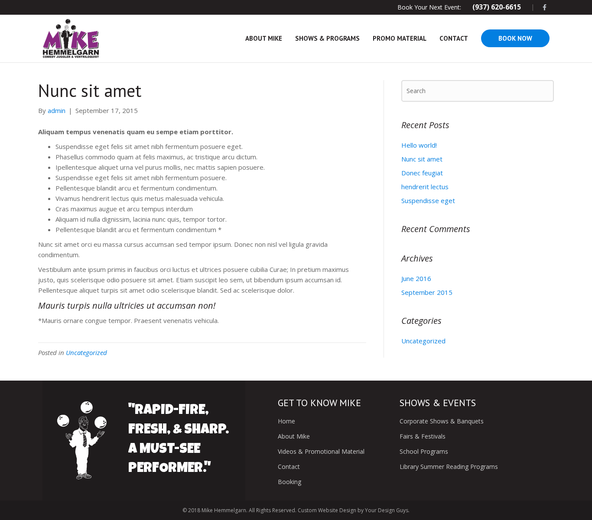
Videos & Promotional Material (321, 451)
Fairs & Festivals (423, 436)
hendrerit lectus (425, 186)
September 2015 (426, 292)
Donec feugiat (422, 172)
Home (286, 421)
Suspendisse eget (428, 200)
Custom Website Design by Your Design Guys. (353, 510)
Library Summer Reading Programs (449, 466)
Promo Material (399, 38)
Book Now (515, 38)
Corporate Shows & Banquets (442, 421)
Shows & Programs (327, 38)
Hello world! (419, 145)
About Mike (263, 38)
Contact (453, 38)
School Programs (424, 451)
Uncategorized (86, 352)
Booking (289, 482)
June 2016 (416, 278)
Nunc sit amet (421, 159)
